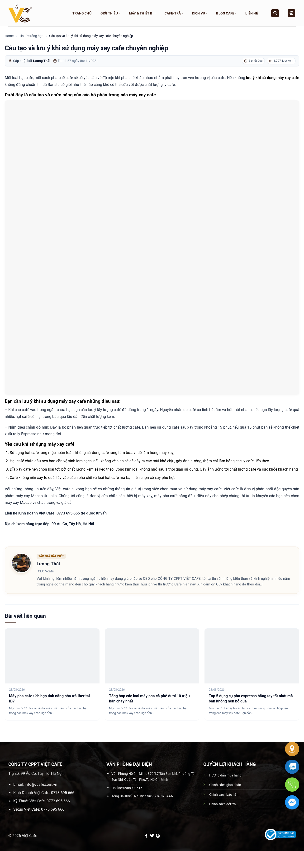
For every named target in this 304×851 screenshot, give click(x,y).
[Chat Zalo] (292, 767)
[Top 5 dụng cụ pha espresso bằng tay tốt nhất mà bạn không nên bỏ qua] (251, 656)
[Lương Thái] (21, 562)
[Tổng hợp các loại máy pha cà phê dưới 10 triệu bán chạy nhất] (152, 656)
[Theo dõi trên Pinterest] (158, 836)
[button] (291, 13)
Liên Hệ (251, 13)
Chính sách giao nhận (225, 785)
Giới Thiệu (109, 13)
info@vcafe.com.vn (41, 784)
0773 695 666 (62, 792)
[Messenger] (292, 802)
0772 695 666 (58, 801)
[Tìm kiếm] (275, 13)
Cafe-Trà (173, 13)
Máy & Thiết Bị (141, 13)
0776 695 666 (52, 809)
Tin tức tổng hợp (31, 36)
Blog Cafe (225, 13)
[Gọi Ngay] (292, 784)
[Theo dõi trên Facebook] (146, 836)
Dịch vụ (198, 13)
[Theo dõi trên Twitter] (152, 836)
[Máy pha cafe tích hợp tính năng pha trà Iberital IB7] (52, 656)
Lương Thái (41, 61)
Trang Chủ (81, 13)
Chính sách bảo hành (224, 795)
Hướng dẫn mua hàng (225, 775)
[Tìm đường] (292, 749)
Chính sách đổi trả (222, 804)
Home (9, 36)
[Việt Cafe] (35, 13)
